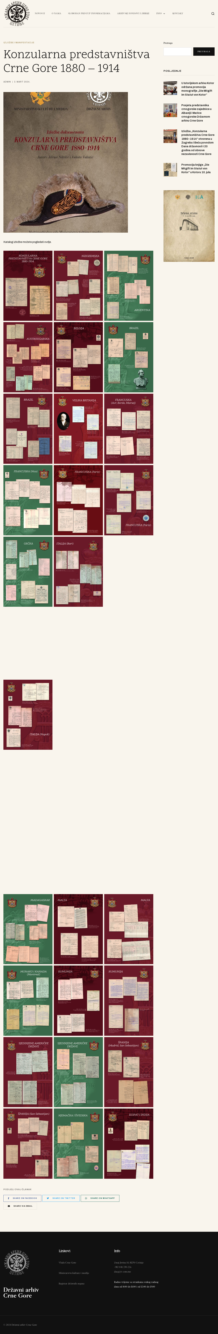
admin (7, 82)
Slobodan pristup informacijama (89, 13)
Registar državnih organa (71, 1283)
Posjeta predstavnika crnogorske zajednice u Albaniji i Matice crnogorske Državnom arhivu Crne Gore (196, 113)
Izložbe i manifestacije (18, 42)
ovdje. (48, 241)
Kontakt (178, 13)
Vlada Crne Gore (67, 1262)
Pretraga (168, 43)
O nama (56, 13)
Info (159, 13)
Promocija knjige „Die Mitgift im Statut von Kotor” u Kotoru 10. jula (196, 168)
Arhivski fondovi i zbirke (133, 13)
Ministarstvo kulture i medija (74, 1273)
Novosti (40, 13)
